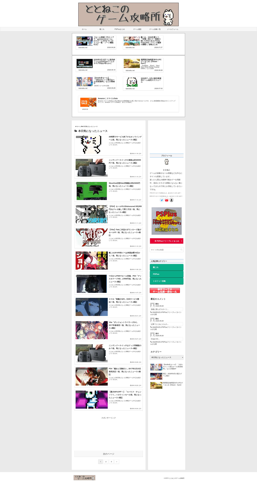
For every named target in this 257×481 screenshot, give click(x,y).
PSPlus (156, 274)
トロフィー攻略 (159, 281)
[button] (181, 249)
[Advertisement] (108, 433)
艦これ (155, 267)
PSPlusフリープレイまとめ (168, 241)
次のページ (108, 453)
